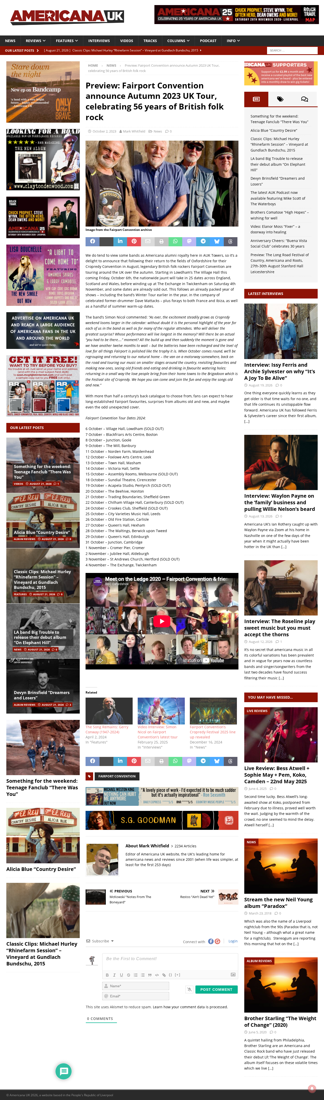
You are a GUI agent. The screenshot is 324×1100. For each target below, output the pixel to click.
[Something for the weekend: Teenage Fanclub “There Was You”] (43, 747)
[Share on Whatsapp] (176, 241)
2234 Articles (185, 846)
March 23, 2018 (260, 913)
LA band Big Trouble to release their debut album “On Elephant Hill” (40, 637)
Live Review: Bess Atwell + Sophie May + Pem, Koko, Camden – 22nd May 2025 (276, 775)
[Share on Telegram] (203, 241)
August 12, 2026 (260, 641)
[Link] (164, 975)
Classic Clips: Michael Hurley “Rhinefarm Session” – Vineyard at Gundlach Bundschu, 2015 (42, 579)
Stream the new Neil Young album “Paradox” (278, 902)
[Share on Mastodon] (189, 241)
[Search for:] (292, 50)
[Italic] (114, 975)
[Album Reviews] (281, 985)
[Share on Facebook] (92, 241)
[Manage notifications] (312, 1089)
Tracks (150, 40)
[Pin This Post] (134, 241)
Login (233, 941)
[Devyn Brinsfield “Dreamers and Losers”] (43, 686)
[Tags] (280, 99)
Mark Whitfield (134, 131)
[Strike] (128, 975)
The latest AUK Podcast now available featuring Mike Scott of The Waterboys (278, 198)
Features (65, 40)
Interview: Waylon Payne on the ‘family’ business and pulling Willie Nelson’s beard (279, 502)
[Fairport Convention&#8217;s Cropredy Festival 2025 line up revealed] (213, 711)
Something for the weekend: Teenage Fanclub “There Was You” (42, 472)
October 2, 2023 (104, 131)
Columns (176, 40)
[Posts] (256, 99)
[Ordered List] (135, 975)
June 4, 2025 (258, 788)
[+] (177, 975)
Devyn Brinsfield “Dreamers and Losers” (42, 695)
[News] (281, 866)
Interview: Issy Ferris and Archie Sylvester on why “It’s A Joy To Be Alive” (279, 371)
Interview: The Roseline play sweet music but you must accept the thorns (279, 628)
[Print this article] (162, 241)
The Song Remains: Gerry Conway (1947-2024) (107, 729)
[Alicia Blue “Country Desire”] (43, 520)
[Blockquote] (149, 975)
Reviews (33, 40)
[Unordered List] (142, 975)
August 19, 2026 (260, 385)
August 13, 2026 (260, 516)
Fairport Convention (117, 776)
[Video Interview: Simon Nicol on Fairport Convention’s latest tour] (161, 711)
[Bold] (107, 975)
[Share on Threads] (231, 241)
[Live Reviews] (281, 734)
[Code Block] (156, 975)
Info (231, 40)
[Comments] (305, 99)
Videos (126, 40)
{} (170, 975)
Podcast (208, 40)
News (10, 40)
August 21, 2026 (41, 484)
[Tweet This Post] (106, 241)
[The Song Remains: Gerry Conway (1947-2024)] (109, 711)
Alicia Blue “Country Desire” (42, 532)
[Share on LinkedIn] (120, 241)
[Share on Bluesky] (217, 241)
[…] (247, 421)
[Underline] (121, 975)
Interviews (99, 40)
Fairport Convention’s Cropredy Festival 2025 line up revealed (213, 731)
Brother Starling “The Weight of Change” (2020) (280, 1021)
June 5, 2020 (258, 1032)
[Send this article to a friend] (148, 241)
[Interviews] (281, 331)
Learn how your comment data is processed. (190, 1006)
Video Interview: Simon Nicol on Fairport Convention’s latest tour (158, 731)
